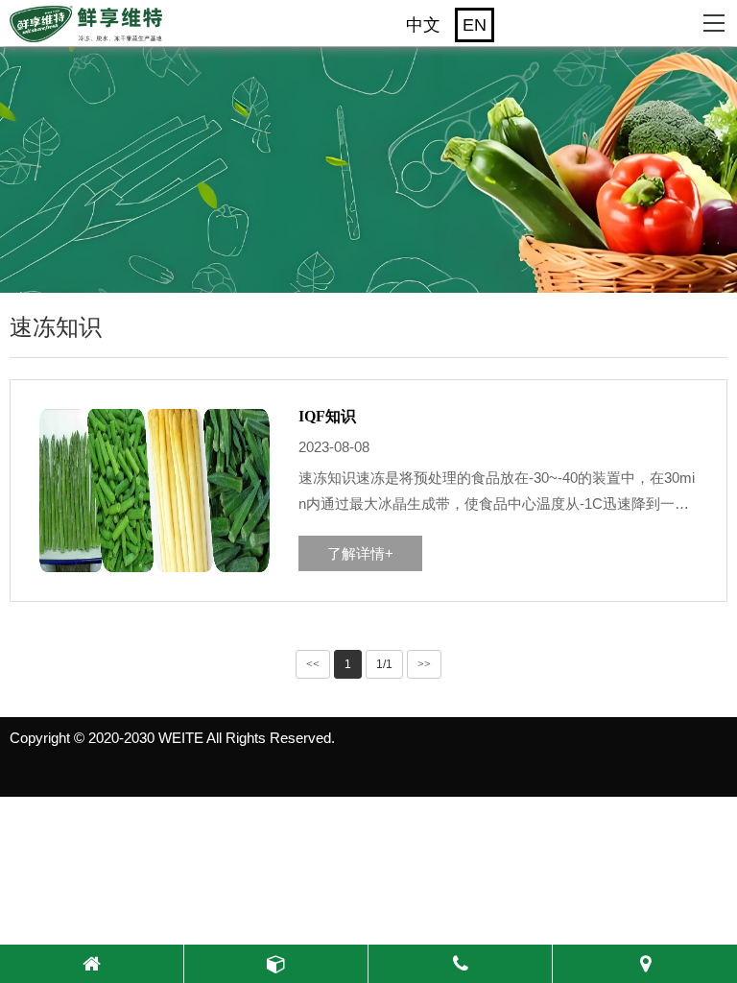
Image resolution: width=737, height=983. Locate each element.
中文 (423, 25)
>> (424, 664)
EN (475, 25)
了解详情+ (360, 553)
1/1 (384, 664)
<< (313, 664)
